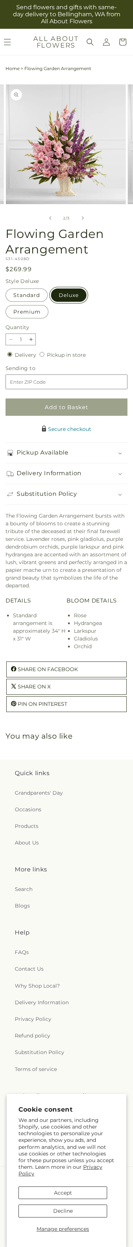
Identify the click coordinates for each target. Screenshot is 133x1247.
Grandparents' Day (39, 793)
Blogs (22, 905)
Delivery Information (42, 1002)
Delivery (26, 355)
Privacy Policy (33, 1019)
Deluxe (69, 295)
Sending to (32, 368)
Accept (63, 1192)
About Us (27, 842)
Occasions (28, 809)
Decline (63, 1211)
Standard (26, 295)
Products (26, 826)
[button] (90, 42)
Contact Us (29, 969)
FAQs (22, 952)
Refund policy (32, 1035)
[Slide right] (83, 218)
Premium (27, 311)
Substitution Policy (39, 1052)
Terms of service (36, 1069)
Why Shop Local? (37, 985)
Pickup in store (66, 355)
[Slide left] (50, 218)
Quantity (17, 327)
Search (24, 889)
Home (13, 68)
